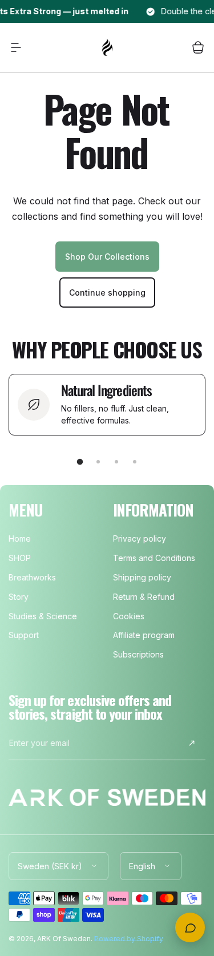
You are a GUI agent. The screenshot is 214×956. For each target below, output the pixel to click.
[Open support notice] (190, 927)
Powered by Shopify (128, 938)
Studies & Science (43, 616)
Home (20, 538)
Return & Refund (144, 597)
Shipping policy (142, 577)
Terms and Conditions (154, 558)
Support (24, 635)
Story (19, 597)
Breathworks (32, 577)
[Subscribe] (191, 743)
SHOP (20, 558)
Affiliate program (144, 635)
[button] (16, 47)
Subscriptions (138, 654)
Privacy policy (139, 538)
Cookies (128, 616)
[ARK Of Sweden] (107, 47)
